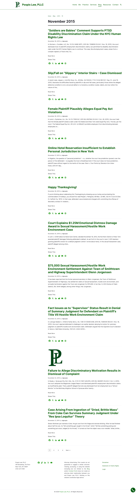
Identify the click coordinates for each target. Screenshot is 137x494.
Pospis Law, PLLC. (65, 491)
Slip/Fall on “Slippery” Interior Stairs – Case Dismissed (85, 73)
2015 (58, 16)
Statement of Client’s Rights (110, 466)
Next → (68, 450)
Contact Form (73, 471)
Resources (107, 5)
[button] (121, 4)
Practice (85, 5)
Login (104, 469)
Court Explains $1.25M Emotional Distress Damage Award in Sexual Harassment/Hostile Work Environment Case (82, 226)
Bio (79, 5)
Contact (115, 5)
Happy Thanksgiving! (62, 187)
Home (74, 5)
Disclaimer (105, 462)
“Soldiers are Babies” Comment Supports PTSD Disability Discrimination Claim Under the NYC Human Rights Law (84, 34)
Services (93, 5)
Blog (99, 5)
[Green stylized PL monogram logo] (85, 358)
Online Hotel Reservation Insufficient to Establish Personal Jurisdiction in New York (81, 149)
